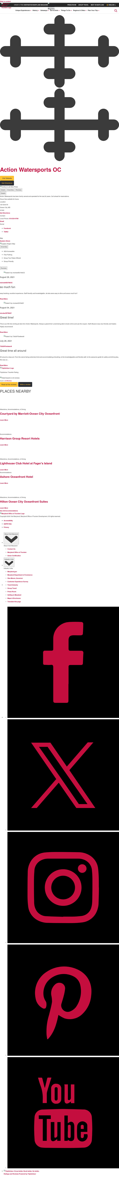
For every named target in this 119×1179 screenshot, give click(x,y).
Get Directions (7, 183)
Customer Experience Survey (17, 581)
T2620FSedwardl (6, 346)
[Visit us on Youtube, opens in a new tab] (63, 1168)
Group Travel (12, 588)
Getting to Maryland (14, 595)
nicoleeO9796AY (6, 313)
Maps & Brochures (14, 598)
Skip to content (5, 1)
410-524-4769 (13, 218)
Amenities (10, 190)
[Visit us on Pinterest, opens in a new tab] (63, 1055)
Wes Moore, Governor (15, 578)
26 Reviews (8, 381)
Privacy (6, 527)
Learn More (4, 420)
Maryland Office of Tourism (16, 552)
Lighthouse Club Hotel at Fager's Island (26, 463)
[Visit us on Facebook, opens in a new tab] (63, 717)
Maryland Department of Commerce (19, 575)
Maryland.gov (12, 571)
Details (3, 190)
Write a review (25, 384)
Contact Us (11, 549)
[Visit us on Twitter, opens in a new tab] (63, 830)
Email (2, 221)
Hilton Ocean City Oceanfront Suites (24, 501)
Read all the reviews (8, 384)
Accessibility (8, 520)
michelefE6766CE (6, 283)
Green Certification (14, 556)
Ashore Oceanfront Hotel (16, 477)
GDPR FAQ (7, 524)
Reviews (18, 190)
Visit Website (7, 178)
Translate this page (14, 601)
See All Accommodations (9, 511)
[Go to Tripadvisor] (7, 368)
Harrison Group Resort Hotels (20, 438)
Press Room (11, 591)
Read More (4, 299)
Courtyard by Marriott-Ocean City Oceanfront (30, 413)
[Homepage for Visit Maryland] (7, 7)
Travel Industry (12, 585)
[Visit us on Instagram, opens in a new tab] (63, 942)
